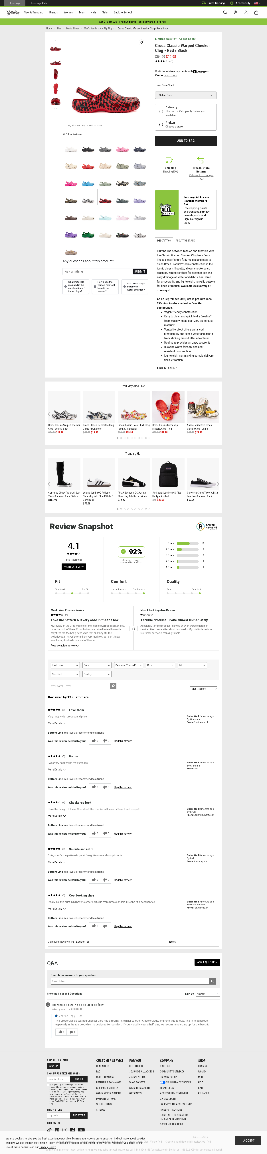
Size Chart (168, 85)
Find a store (54, 1109)
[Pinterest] (57, 1130)
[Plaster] (122, 163)
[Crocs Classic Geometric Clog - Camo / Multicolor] (99, 407)
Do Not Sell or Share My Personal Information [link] (174, 1117)
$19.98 (59, 432)
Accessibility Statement (174, 1093)
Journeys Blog (137, 1077)
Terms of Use (167, 1087)
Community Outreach (172, 1071)
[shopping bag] (257, 12)
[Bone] (71, 163)
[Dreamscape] (140, 163)
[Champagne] (105, 163)
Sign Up (53, 1065)
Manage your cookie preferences (91, 1138)
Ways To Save (137, 1082)
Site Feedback (104, 1104)
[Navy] (140, 145)
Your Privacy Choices (178, 1082)
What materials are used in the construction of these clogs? (76, 287)
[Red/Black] (105, 197)
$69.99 (190, 432)
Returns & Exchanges (109, 1082)
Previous (55, 39)
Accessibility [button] (243, 3)
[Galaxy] (71, 231)
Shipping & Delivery (107, 1087)
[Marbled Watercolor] (140, 214)
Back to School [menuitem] (123, 12)
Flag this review (123, 740)
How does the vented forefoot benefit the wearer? (106, 287)
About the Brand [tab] (185, 240)
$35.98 (160, 499)
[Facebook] (73, 1130)
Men (200, 1077)
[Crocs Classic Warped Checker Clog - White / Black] (64, 407)
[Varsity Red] (88, 163)
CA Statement (168, 1098)
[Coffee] (71, 214)
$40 (154, 499)
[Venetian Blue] (88, 180)
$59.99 (156, 432)
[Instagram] (65, 1130)
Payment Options (106, 1098)
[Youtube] (81, 1130)
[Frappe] (105, 231)
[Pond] (122, 197)
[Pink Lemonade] (122, 145)
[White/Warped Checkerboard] (88, 197)
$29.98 (163, 432)
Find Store (79, 1115)
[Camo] (71, 197)
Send (140, 271)
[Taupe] (71, 248)
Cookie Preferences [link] (171, 1124)
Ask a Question (207, 962)
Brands (202, 1066)
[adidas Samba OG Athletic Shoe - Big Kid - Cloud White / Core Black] (99, 474)
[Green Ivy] (88, 231)
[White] (71, 145)
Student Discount (139, 1087)
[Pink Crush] (71, 180)
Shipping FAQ (170, 171)
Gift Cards (135, 1093)
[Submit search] (212, 981)
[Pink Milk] (122, 214)
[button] (257, 3)
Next (55, 107)
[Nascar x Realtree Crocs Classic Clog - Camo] (203, 407)
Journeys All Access (141, 1071)
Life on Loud (136, 1066)
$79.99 (86, 503)
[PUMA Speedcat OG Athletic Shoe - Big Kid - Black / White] (134, 474)
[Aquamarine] (105, 214)
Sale (201, 1087)
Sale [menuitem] (105, 12)
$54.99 (52, 432)
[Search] (226, 12)
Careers (165, 1066)
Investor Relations (171, 1109)
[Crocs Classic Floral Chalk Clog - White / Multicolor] (134, 407)
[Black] (88, 145)
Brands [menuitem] (53, 12)
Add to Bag (186, 141)
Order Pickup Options (108, 1093)
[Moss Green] (105, 180)
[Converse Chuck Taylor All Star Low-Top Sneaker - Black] (203, 474)
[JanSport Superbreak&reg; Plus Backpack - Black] (168, 474)
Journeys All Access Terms (176, 1104)
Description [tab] (164, 240)
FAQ (98, 1071)
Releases (203, 1093)
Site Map (101, 1109)
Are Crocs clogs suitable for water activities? (136, 286)
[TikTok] (49, 1130)
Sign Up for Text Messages (63, 1073)
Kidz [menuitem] (93, 12)
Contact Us (103, 1066)
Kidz (200, 1082)
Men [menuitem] (81, 12)
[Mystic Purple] (140, 197)
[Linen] (88, 214)
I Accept (248, 1140)
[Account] (246, 12)
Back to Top (83, 941)
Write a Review (74, 566)
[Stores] (236, 12)
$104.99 (52, 499)
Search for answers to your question (73, 975)
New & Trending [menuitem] (33, 12)
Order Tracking (216, 3)
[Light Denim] (140, 180)
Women (202, 1071)
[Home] (13, 12)
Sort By (189, 994)
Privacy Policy (168, 1077)
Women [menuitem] (68, 12)
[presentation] (33, 12)
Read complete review (63, 645)
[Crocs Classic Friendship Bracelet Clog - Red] (168, 407)
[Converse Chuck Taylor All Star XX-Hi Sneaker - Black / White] (64, 474)
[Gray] (105, 145)
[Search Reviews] (113, 686)
